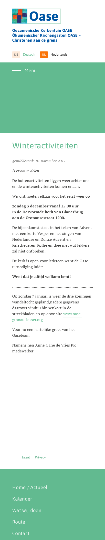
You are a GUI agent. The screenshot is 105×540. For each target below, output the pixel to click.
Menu (30, 70)
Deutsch (24, 54)
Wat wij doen (26, 510)
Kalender (22, 499)
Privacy (40, 457)
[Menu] (17, 73)
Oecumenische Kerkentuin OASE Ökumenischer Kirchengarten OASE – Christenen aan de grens (46, 35)
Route (18, 522)
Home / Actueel (29, 487)
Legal (26, 457)
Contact (21, 533)
